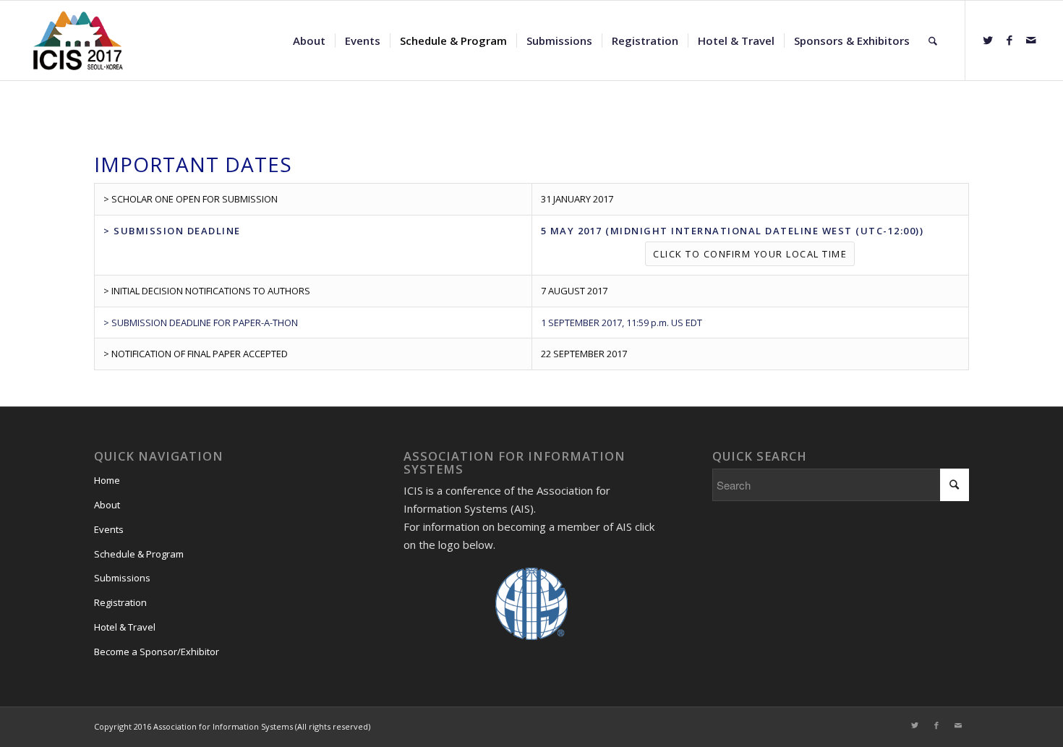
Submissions (122, 577)
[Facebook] (1009, 40)
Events (109, 529)
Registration (120, 602)
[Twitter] (988, 40)
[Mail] (1031, 40)
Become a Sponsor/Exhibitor (156, 651)
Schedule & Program (139, 553)
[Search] (933, 40)
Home (107, 480)
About (107, 504)
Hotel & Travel (124, 626)
